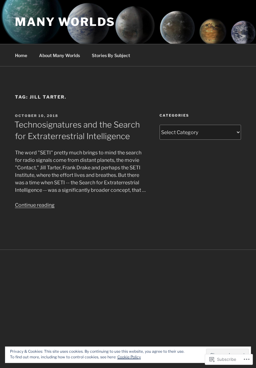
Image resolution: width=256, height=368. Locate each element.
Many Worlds (65, 22)
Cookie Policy (129, 357)
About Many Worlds (59, 55)
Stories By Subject (111, 55)
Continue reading (35, 205)
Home (21, 55)
